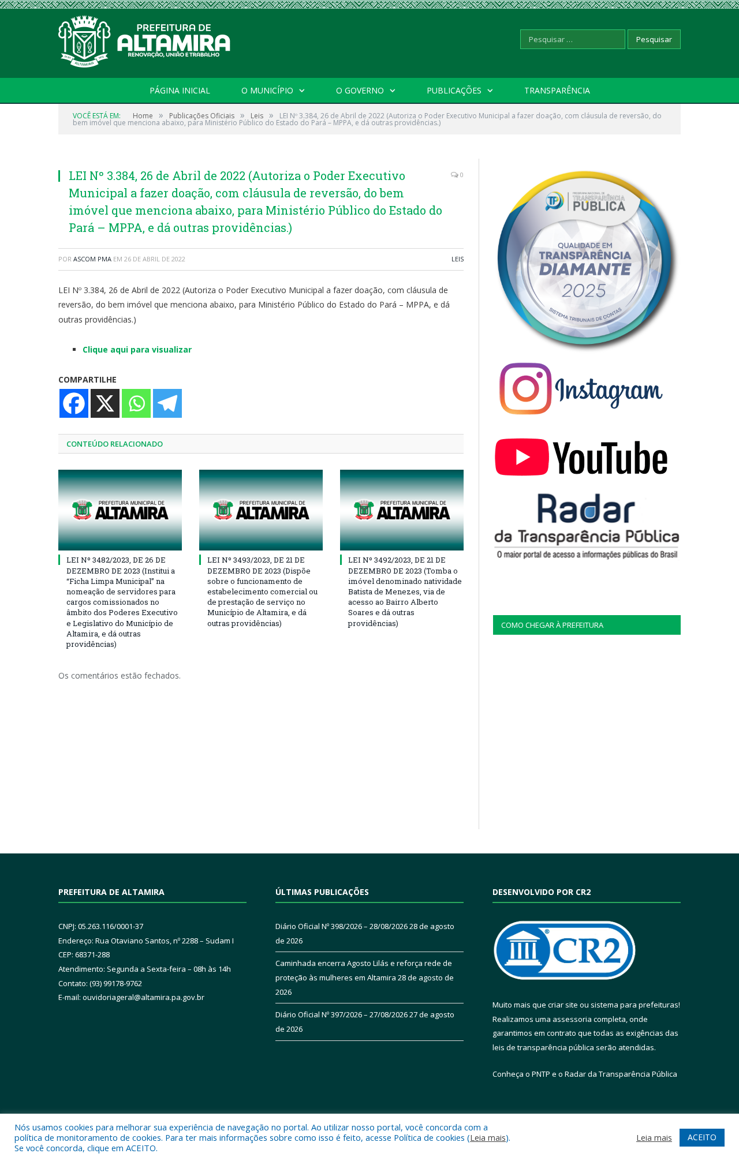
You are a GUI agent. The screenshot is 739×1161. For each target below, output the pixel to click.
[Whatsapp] (136, 403)
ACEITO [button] (702, 1137)
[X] (105, 403)
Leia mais (488, 1137)
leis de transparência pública (543, 1047)
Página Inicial (180, 90)
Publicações (454, 90)
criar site (563, 1004)
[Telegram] (167, 403)
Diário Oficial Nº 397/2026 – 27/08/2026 (341, 1014)
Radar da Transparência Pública (621, 1074)
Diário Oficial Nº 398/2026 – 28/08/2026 (341, 926)
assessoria (572, 1019)
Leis (457, 258)
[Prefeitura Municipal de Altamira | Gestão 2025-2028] (145, 39)
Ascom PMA (92, 258)
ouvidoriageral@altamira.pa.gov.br (143, 997)
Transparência (557, 90)
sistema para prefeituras (634, 1004)
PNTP (541, 1074)
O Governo (360, 90)
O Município (267, 90)
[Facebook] (73, 403)
